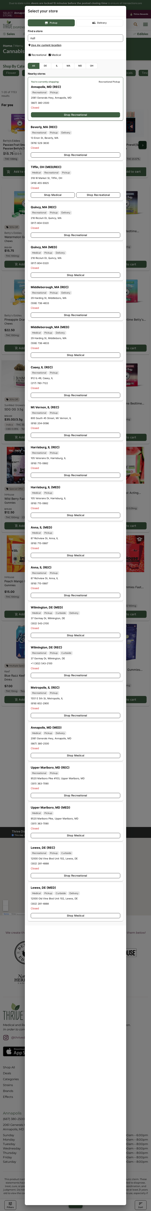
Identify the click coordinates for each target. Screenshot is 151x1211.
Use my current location (46, 45)
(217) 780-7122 (39, 383)
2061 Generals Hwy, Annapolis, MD (51, 97)
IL (57, 65)
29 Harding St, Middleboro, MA (48, 297)
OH (92, 65)
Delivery (102, 22)
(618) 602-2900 (40, 703)
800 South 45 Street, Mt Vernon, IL (51, 418)
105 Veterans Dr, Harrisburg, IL (48, 458)
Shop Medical (53, 194)
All (33, 65)
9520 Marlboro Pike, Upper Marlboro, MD (54, 818)
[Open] (120, 38)
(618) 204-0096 (40, 423)
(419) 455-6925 (40, 183)
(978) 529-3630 (40, 143)
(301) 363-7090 (40, 783)
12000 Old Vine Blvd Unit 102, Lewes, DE (54, 858)
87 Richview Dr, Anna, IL (44, 538)
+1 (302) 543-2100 (41, 663)
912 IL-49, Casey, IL (42, 378)
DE (45, 65)
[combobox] (72, 38)
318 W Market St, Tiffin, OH (46, 178)
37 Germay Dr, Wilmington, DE (48, 618)
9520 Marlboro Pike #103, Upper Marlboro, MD (58, 778)
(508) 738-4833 (40, 303)
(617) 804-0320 (40, 222)
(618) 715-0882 (39, 463)
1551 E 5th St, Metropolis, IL (47, 698)
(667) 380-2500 (40, 102)
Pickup (53, 22)
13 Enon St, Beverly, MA (44, 137)
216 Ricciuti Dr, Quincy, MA (46, 218)
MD (80, 65)
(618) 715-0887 (39, 543)
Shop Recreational (75, 114)
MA (68, 65)
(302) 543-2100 (40, 623)
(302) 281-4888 (40, 863)
